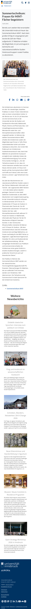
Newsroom (7, 6)
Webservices (12, 606)
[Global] (25, 2)
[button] (9, 100)
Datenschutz (4, 591)
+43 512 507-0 (9, 584)
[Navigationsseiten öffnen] (2, 6)
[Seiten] (28, 2)
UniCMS (7, 606)
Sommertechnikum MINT (15, 288)
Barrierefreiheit (5, 594)
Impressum (4, 589)
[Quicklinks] (25, 2)
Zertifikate (3, 596)
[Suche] (22, 2)
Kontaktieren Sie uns (6, 586)
